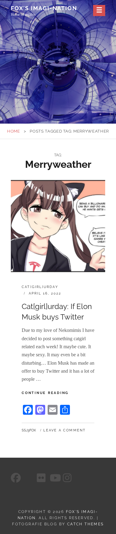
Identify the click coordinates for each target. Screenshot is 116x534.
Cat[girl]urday (40, 287)
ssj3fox (29, 430)
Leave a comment (64, 430)
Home (13, 131)
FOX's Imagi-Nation (44, 8)
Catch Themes (85, 524)
